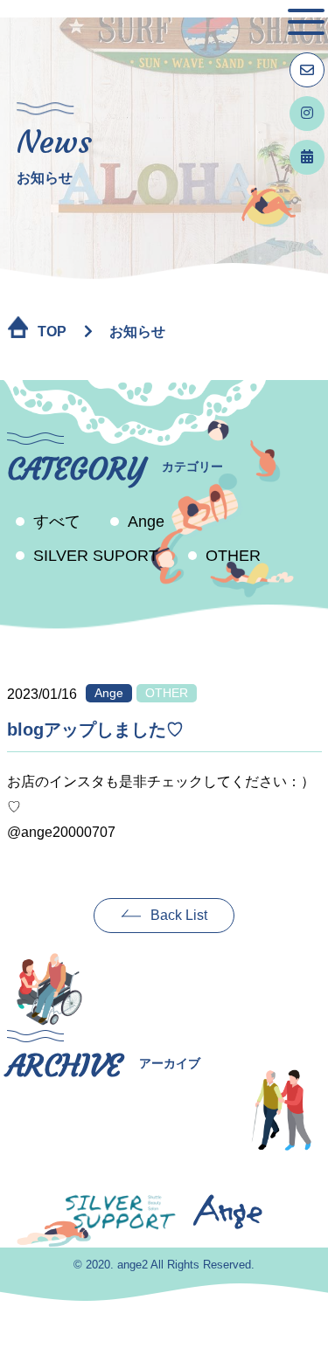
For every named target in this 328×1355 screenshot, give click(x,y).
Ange (146, 521)
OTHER (233, 555)
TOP (52, 331)
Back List (178, 915)
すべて (56, 521)
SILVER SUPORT (95, 555)
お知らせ (137, 331)
